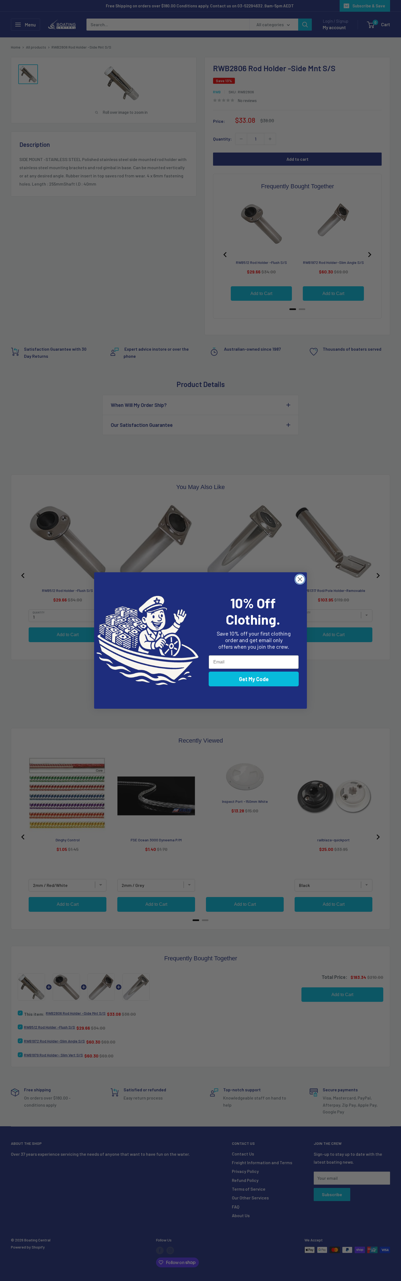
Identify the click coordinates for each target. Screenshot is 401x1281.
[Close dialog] (300, 579)
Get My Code (254, 679)
